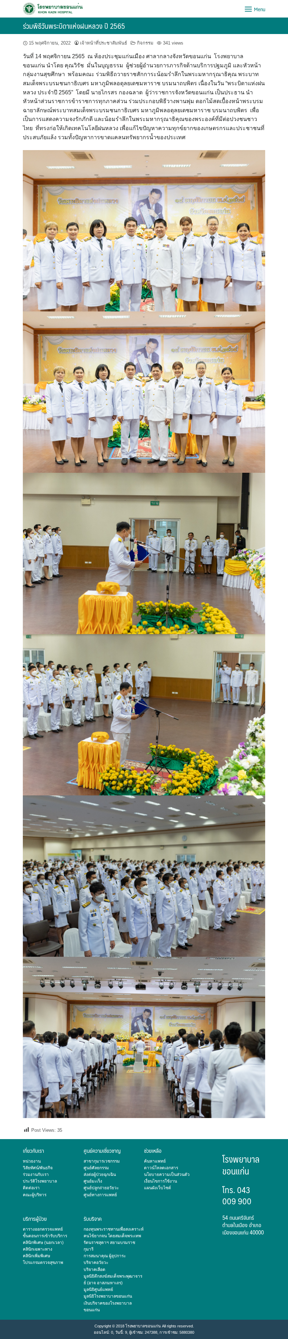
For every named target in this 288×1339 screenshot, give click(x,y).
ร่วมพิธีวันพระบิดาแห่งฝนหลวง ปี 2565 (74, 26)
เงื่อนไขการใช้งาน (160, 1181)
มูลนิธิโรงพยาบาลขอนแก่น (108, 1296)
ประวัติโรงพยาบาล (40, 1181)
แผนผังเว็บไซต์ (157, 1187)
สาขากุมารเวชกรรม (102, 1161)
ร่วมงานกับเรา (36, 1174)
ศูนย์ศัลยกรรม (96, 1167)
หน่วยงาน (32, 1161)
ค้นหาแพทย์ (155, 1161)
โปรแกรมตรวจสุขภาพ (43, 1262)
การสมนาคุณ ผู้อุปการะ (105, 1255)
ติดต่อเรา (31, 1187)
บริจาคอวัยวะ (96, 1262)
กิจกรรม (145, 43)
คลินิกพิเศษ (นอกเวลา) (43, 1242)
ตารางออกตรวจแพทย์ (43, 1229)
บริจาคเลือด (94, 1269)
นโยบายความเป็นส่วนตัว (167, 1174)
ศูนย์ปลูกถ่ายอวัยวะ (101, 1187)
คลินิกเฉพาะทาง (37, 1249)
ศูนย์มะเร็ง (93, 1181)
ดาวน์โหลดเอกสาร (161, 1167)
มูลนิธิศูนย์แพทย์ (98, 1289)
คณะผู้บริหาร (34, 1194)
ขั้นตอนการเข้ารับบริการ (45, 1235)
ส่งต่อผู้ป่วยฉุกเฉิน (100, 1174)
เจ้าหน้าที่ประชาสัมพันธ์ (103, 43)
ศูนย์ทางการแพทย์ (100, 1194)
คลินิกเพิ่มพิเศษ (36, 1255)
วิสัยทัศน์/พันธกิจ (38, 1167)
